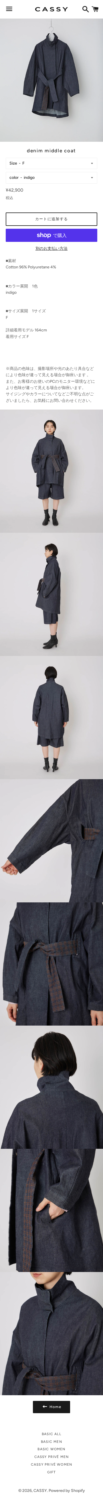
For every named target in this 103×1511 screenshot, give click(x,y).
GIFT (51, 1472)
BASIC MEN (51, 1442)
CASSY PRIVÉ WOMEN (51, 1465)
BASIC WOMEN (51, 1449)
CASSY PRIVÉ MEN (51, 1457)
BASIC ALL (51, 1434)
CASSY (40, 1490)
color (14, 177)
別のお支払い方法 (51, 248)
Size (13, 163)
